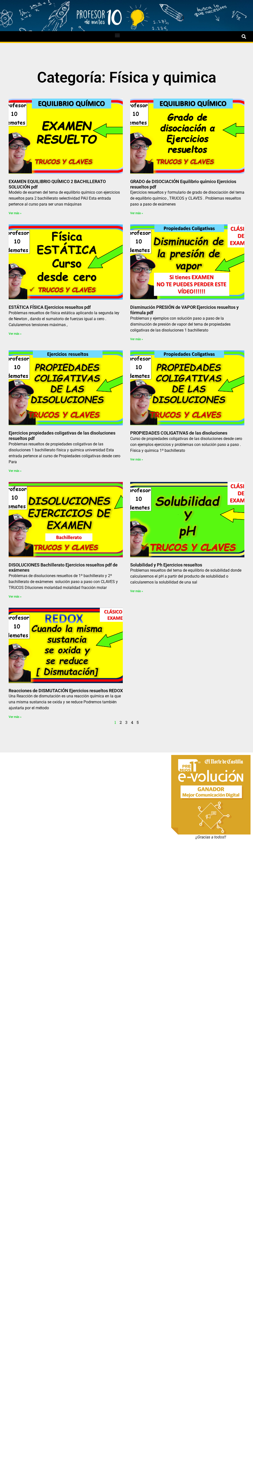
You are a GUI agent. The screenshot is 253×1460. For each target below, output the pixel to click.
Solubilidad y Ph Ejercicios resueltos (166, 564)
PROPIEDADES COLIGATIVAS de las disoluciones (178, 433)
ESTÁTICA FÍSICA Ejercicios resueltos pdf (50, 307)
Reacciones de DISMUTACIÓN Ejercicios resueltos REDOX (66, 690)
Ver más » (15, 213)
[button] (117, 35)
